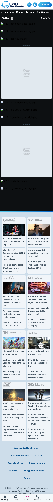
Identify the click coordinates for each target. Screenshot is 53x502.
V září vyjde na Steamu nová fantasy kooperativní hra (13, 406)
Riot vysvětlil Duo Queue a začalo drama (13, 352)
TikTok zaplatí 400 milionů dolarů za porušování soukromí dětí (12, 301)
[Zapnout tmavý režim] (35, 4)
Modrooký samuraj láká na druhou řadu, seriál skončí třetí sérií (38, 241)
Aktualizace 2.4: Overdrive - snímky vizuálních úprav (36, 374)
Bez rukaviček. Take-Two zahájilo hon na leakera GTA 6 (37, 265)
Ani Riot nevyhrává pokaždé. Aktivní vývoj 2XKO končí (38, 253)
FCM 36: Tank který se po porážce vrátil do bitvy (38, 363)
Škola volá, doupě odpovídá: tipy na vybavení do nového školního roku (37, 434)
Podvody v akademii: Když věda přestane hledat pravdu (12, 314)
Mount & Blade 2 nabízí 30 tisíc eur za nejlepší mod (13, 418)
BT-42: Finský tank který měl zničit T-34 (38, 352)
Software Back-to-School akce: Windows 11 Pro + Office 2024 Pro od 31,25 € (39, 419)
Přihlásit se (45, 5)
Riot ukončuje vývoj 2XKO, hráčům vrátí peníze (11, 374)
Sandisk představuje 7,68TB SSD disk (12, 324)
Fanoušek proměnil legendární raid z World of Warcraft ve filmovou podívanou (13, 431)
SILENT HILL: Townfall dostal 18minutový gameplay (38, 323)
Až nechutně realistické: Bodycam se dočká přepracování (39, 311)
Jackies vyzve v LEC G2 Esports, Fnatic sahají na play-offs (14, 363)
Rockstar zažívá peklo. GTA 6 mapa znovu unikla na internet (13, 268)
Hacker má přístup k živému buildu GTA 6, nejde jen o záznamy (37, 299)
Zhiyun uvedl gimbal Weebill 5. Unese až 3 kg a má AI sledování (39, 406)
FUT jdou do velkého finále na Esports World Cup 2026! (13, 241)
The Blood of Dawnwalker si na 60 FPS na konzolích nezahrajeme (14, 254)
